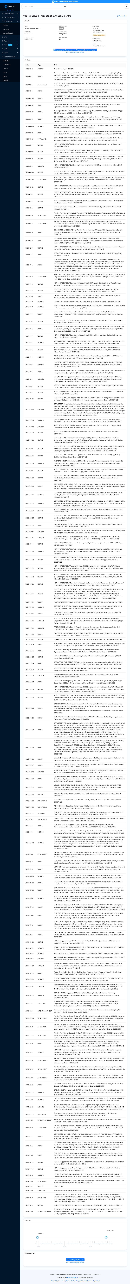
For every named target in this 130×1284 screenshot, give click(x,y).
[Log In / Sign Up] (12, 10)
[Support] (10, 10)
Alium (5, 76)
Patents (6, 61)
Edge (5, 72)
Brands (5, 68)
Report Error (123, 16)
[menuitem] (10, 13)
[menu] (10, 33)
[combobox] (43, 6)
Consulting (6, 64)
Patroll (5, 80)
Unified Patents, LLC (73, 1277)
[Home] (7, 10)
